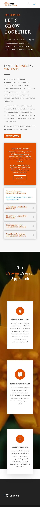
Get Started (12, 136)
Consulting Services (20, 148)
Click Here (20, 178)
